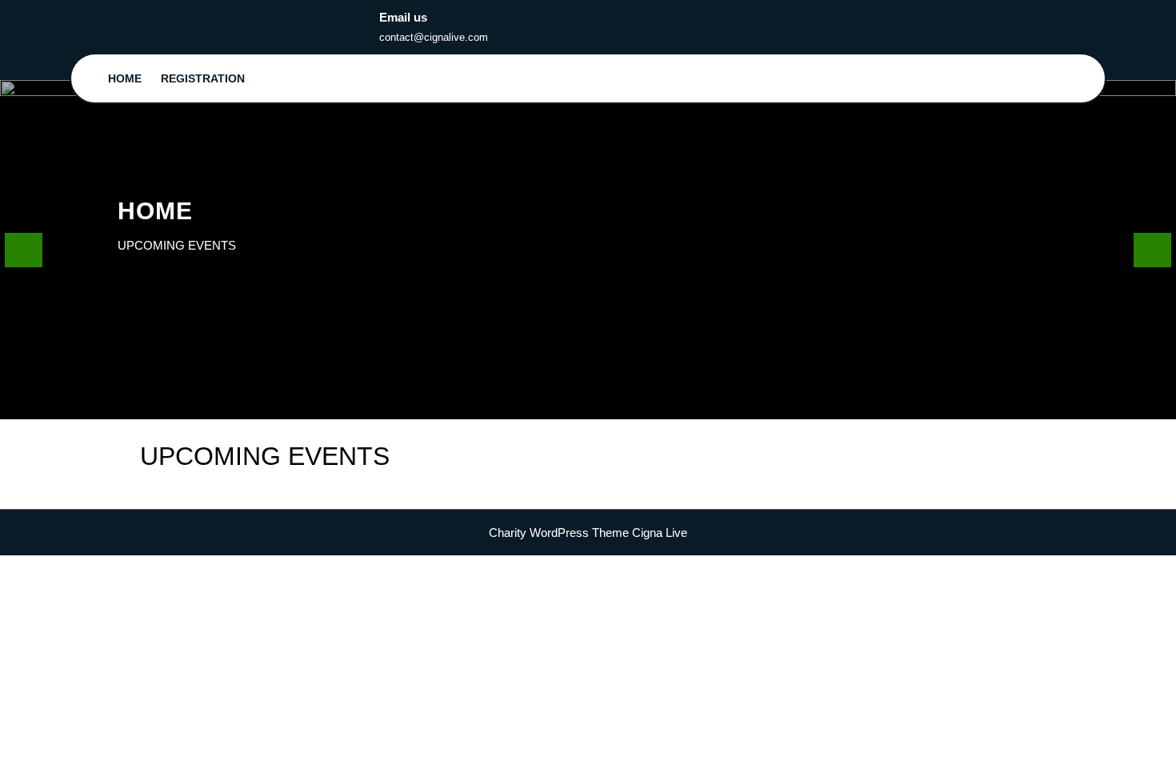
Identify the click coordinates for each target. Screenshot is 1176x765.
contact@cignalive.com (433, 37)
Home (125, 78)
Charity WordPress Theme (559, 532)
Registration (203, 78)
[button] (23, 249)
